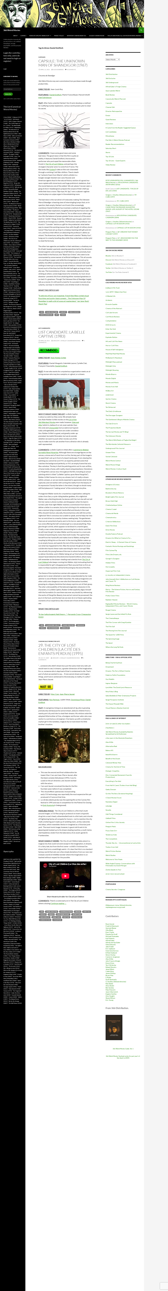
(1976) (10, 146)
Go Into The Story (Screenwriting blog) (119, 794)
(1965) (9, 613)
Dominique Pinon (78, 700)
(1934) (13, 533)
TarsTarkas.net (111, 407)
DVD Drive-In (111, 325)
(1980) (9, 148)
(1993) (9, 160)
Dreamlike (80, 625)
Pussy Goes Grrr (111, 831)
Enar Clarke (110, 932)
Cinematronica (111, 517)
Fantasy (43, 914)
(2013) (16, 331)
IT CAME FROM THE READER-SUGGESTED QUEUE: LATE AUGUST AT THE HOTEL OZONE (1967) (122, 208)
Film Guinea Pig (111, 550)
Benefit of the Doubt (113, 759)
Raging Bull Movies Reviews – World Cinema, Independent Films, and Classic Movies (122, 605)
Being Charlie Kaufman (114, 663)
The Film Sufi (110, 626)
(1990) (8, 156)
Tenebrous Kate (111, 835)
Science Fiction (45, 920)
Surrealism (65, 628)
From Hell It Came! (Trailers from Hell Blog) (121, 785)
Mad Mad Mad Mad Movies (115, 354)
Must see (66, 917)
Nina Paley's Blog (112, 691)
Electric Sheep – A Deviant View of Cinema (121, 542)
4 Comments (71, 69)
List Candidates (44, 328)
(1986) (14, 485)
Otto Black (109, 930)
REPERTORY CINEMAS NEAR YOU (76, 35)
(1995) (11, 467)
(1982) (9, 376)
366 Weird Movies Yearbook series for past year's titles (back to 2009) (123, 1057)
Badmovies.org (111, 489)
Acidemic (109, 300)
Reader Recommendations (115, 144)
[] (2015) (12, 863)
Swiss (63, 315)
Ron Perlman (54, 700)
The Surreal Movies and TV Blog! (117, 432)
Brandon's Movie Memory (115, 493)
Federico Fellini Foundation (115, 675)
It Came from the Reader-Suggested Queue (121, 128)
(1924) (14, 510)
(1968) (12, 407)
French (42, 628)
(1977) (17, 117)
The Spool (109, 643)
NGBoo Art (110, 391)
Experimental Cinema (113, 333)
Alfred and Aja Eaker (113, 942)
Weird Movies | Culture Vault (116, 469)
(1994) (11, 409)
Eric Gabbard (110, 949)
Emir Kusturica (48, 805)
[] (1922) (11, 405)
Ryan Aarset (110, 924)
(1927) (9, 545)
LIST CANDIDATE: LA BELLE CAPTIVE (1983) (61, 334)
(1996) (8, 675)
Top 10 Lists (110, 156)
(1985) (12, 218)
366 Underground (112, 82)
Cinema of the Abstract (114, 308)
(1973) (8, 150)
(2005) (13, 693)
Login (5, 69)
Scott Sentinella (111, 979)
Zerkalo (15, 937)
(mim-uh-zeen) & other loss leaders (118, 724)
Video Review (110, 165)
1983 (41, 625)
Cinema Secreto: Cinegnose (115, 889)
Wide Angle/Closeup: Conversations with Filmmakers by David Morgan (120, 865)
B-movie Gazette (111, 304)
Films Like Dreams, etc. (114, 554)
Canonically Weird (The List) (49, 641)
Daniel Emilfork (55, 95)
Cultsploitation (111, 321)
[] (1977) (15, 432)
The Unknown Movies (113, 436)
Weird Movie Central (113, 461)
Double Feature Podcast (114, 534)
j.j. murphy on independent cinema (118, 575)
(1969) (15, 366)
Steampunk (57, 920)
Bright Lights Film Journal (115, 497)
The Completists (111, 839)
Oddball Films (111, 818)
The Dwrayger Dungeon (114, 415)
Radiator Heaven (111, 600)
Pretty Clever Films (112, 596)
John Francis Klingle (113, 961)
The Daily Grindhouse (113, 411)
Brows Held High (112, 501)
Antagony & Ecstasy (113, 484)
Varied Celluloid (111, 456)
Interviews (109, 124)
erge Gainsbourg (44, 97)
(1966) (11, 144)
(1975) (15, 438)
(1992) (10, 168)
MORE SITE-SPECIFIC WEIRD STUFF (39, 35)
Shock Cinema (111, 403)
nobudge (109, 806)
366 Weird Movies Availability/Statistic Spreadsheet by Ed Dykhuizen (119, 733)
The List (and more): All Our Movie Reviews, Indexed (124, 35)
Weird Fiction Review (113, 851)
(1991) (14, 166)
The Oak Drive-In (112, 424)
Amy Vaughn (110, 996)
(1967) (13, 812)
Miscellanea (110, 136)
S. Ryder (108, 977)
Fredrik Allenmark (112, 926)
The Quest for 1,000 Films (115, 635)
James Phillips (111, 973)
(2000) (14, 528)
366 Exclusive (110, 78)
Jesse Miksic (110, 969)
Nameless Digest (111, 802)
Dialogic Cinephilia (112, 771)
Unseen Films (110, 452)
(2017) (7, 557)
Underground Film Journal (115, 448)
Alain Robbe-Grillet (58, 358)
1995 (41, 911)
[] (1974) (12, 886)
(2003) (7, 300)
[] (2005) (15, 524)
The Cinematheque (112, 618)
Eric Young (109, 1000)
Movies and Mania (112, 382)
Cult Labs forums (112, 312)
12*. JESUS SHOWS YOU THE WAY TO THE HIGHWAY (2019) (122, 239)
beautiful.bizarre (111, 754)
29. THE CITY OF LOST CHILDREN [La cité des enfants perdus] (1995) (60, 649)
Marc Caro (55, 694)
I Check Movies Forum (113, 798)
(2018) (17, 923)
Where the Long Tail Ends (114, 647)
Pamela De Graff (111, 934)
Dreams (77, 911)
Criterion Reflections (113, 522)
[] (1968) (12, 290)
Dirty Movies (110, 530)
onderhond (109, 395)
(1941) (15, 413)
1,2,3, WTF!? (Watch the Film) (116, 292)
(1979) (13, 712)
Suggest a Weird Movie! (96, 35)
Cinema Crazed (111, 509)
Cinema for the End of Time (115, 767)
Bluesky (108, 256)
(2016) (11, 968)
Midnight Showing (112, 370)
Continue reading (58, 903)
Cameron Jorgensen (113, 957)
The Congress (12, 890)
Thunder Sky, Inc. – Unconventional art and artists (123, 843)
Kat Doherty (110, 938)
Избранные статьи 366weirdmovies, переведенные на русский (119, 906)
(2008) (11, 697)
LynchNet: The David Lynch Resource (119, 687)
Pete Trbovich (110, 990)
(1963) (8, 119)
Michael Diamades (112, 936)
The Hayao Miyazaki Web (114, 704)
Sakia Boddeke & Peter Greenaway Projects (121, 696)
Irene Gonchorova (112, 951)
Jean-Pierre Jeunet (67, 694)
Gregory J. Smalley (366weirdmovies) (66, 340)
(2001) (8, 230)
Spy (57, 315)
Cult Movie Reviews (113, 317)
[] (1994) (11, 232)
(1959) (14, 664)
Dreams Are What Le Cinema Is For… (119, 538)
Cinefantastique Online (114, 505)
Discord (108, 260)
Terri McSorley (111, 965)
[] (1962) (11, 348)
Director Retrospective (114, 111)
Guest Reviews (111, 119)
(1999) (16, 759)
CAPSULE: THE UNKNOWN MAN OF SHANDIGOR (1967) (63, 63)
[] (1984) (12, 500)
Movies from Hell (112, 387)
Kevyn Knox (110, 963)
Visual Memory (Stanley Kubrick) (117, 708)
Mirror (10, 937)
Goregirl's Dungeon (112, 559)
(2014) (14, 296)
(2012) (9, 199)
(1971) (11, 247)
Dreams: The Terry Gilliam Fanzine (118, 671)
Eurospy (63, 312)
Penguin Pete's (111, 826)
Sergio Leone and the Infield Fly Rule (118, 614)
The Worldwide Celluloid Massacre (118, 444)
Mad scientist (45, 917)
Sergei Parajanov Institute (115, 700)
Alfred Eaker (110, 940)
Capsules (41, 57)
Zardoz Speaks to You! (113, 870)
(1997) (10, 222)
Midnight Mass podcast (114, 362)
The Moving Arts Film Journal (116, 631)
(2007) (14, 561)
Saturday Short (111, 148)
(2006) (13, 598)
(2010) (14, 197)
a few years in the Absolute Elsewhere (119, 738)
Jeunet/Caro (77, 914)
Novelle (108, 810)
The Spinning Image (112, 639)
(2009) (9, 333)
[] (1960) (12, 424)
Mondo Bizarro (111, 374)
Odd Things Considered (114, 814)
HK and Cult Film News (114, 341)
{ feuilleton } (110, 728)
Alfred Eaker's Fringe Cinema (116, 87)
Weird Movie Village (113, 465)
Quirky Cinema (111, 399)
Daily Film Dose (111, 526)
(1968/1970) (11, 603)
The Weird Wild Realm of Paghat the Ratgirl (121, 440)
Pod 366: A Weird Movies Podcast (118, 140)
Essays (108, 115)
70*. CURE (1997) (123, 201)
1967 (41, 312)
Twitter (108, 268)
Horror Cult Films (112, 345)
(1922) (8, 582)
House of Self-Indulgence (114, 350)
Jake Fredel (110, 947)
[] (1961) (12, 496)
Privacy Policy (59, 35)
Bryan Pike (109, 975)
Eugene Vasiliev (111, 994)
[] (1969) (11, 417)
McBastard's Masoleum (114, 358)
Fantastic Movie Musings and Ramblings (120, 546)
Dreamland (110, 667)
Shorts (108, 152)
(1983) (11, 362)
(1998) (16, 611)
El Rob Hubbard (111, 953)
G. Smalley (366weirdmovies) (116, 982)
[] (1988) (11, 142)
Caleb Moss (110, 971)
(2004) (7, 117)
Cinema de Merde (112, 513)
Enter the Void (111, 329)
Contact (23, 35)
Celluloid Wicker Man (113, 763)
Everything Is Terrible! (113, 781)
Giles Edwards (58, 69)
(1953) (10, 384)
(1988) (12, 138)
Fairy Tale (87, 911)
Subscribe (8, 94)
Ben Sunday (110, 988)
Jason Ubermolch (112, 992)
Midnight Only (111, 366)
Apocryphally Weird (113, 91)
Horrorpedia (110, 567)
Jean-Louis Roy (74, 312)
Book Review (110, 95)
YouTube (109, 272)
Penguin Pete (110, 232)
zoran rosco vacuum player (115, 874)
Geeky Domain (111, 789)
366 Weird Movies (11, 30)
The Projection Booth (113, 428)
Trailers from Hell (112, 847)
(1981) (14, 623)
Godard (52, 169)
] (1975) (19, 937)
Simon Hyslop (110, 955)
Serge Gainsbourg (46, 315)
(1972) (10, 399)
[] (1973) (12, 473)
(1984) (11, 132)
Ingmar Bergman (111, 683)
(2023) (11, 950)
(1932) (7, 798)
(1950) (16, 592)
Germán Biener (111, 928)
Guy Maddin (110, 679)
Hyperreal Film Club (113, 571)
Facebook (109, 264)
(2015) (12, 327)
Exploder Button (111, 337)
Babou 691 (109, 750)
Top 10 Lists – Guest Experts (115, 161)
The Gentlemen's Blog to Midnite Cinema (120, 419)
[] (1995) (12, 241)
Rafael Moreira (111, 967)
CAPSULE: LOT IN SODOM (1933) (117, 224)
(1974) (10, 368)
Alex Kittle (109, 742)
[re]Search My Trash (113, 288)
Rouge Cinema (111, 610)
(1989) (12, 259)
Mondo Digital (111, 378)
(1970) (16, 228)
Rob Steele (109, 984)
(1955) (10, 574)
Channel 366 (110, 107)
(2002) (15, 220)
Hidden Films (110, 563)
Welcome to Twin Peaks (114, 859)
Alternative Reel (111, 746)
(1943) (12, 543)
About (15, 35)
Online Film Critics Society (115, 822)
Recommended (53, 628)
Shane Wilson (110, 998)
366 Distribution (111, 74)
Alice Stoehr (110, 986)
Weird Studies (111, 855)
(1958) (17, 798)
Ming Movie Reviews (113, 585)
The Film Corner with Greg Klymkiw (118, 622)
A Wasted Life (110, 296)
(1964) (13, 489)
